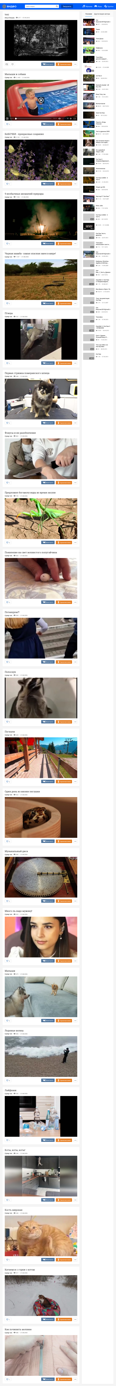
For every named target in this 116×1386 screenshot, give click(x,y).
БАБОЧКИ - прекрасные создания (24, 134)
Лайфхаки (10, 1090)
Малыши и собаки (15, 74)
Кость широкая (13, 1210)
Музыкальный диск (16, 851)
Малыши (10, 971)
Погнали (10, 731)
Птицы (9, 313)
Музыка (88, 6)
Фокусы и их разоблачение (20, 433)
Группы (110, 6)
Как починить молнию (18, 1329)
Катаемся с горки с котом (20, 1269)
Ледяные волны (14, 1030)
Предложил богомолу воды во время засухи (30, 492)
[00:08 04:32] (41, 40)
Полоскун (10, 672)
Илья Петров (9, 18)
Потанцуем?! (12, 612)
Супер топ (8, 77)
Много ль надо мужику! (18, 911)
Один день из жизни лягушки (22, 791)
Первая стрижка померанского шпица (27, 373)
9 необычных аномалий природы (24, 193)
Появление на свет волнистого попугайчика (31, 552)
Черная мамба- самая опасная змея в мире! (30, 253)
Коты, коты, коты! (15, 1150)
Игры (99, 6)
